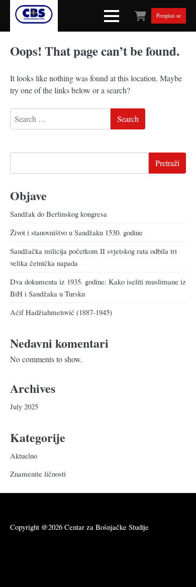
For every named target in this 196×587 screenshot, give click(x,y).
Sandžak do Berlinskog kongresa (58, 214)
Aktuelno (23, 456)
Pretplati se (168, 16)
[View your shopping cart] (140, 16)
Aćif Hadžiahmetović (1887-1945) (61, 312)
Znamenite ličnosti (38, 474)
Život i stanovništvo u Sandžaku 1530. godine (76, 232)
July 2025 (24, 406)
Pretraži (167, 163)
